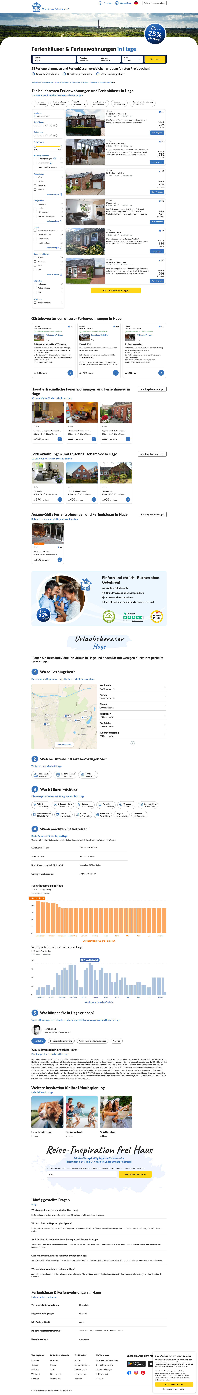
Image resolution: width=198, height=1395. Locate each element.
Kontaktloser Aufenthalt (50, 230)
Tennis (50, 265)
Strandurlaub (50, 239)
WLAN (50, 177)
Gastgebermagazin (104, 1365)
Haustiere (50, 204)
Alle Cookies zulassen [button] (174, 1384)
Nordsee (35, 1360)
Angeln (50, 257)
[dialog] (174, 1372)
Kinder (50, 208)
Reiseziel (38, 58)
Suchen (155, 59)
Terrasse (50, 189)
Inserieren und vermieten (107, 1360)
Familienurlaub (50, 243)
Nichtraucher (50, 212)
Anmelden (108, 3)
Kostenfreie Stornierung (50, 167)
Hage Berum (71, 1228)
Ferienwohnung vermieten (154, 3)
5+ (55, 125)
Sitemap (35, 1378)
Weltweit (35, 1374)
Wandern (50, 261)
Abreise (105, 58)
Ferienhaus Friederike (116, 114)
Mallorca (35, 1369)
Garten (50, 181)
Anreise (83, 58)
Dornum (126, 1076)
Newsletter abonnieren (135, 1174)
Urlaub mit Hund (50, 234)
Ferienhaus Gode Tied (116, 143)
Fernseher (50, 185)
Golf (50, 269)
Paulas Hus (111, 203)
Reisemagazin (81, 1369)
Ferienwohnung (50, 288)
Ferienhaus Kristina (115, 173)
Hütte (50, 292)
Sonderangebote (50, 302)
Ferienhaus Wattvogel (116, 262)
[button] (174, 1389)
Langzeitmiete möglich (50, 216)
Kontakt (78, 1378)
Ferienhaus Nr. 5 (113, 233)
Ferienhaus (50, 284)
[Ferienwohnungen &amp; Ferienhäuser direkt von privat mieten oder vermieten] (50, 9)
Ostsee (34, 1365)
